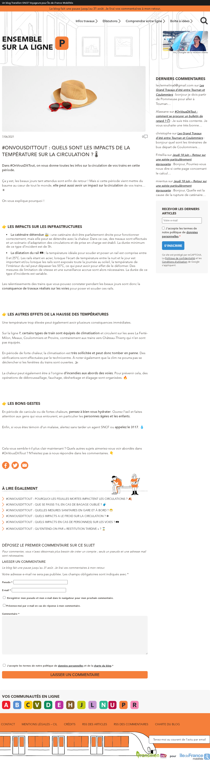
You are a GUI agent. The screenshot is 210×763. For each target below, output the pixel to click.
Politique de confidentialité (180, 258)
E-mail (6, 590)
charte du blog (102, 665)
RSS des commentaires (131, 724)
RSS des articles (94, 724)
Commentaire (10, 613)
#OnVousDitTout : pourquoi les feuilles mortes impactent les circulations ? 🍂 (69, 499)
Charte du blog (167, 724)
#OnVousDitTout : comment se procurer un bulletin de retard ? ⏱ (179, 116)
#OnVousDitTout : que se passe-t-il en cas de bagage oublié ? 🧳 (56, 504)
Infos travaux (85, 21)
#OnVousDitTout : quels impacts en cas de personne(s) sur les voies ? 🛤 (62, 522)
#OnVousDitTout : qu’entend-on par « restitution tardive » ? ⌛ (55, 529)
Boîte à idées (179, 21)
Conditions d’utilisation (174, 261)
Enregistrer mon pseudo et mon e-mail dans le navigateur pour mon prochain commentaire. (60, 597)
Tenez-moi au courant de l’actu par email (179, 739)
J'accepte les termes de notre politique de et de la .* (60, 665)
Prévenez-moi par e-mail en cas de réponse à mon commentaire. (43, 605)
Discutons (110, 21)
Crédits (69, 724)
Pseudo (7, 582)
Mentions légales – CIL (39, 724)
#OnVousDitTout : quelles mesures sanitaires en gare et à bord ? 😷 (59, 510)
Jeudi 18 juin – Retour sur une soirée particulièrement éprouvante (181, 159)
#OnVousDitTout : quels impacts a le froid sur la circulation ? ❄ (57, 516)
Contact (8, 724)
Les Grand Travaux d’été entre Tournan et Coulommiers (180, 90)
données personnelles (70, 665)
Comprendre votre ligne (144, 21)
